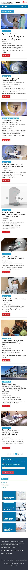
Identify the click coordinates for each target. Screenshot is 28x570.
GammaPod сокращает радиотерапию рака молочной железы (11, 432)
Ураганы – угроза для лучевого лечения (10, 79)
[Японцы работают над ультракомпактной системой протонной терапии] (14, 186)
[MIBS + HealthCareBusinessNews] (2, 6)
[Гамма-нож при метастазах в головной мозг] (14, 278)
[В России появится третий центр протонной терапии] (14, 146)
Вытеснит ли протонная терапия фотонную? (11, 121)
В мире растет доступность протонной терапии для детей (13, 343)
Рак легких (17, 84)
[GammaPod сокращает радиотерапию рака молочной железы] (14, 412)
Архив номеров (5, 485)
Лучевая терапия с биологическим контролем (13, 257)
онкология (12, 84)
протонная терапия (10, 126)
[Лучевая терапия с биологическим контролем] (14, 238)
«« (7, 454)
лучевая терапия (5, 84)
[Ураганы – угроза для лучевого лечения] (14, 61)
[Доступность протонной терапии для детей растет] (14, 15)
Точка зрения (15, 118)
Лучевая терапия (6, 30)
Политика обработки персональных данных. (11, 464)
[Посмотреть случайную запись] (25, 6)
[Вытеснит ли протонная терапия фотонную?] (14, 102)
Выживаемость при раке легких (17, 82)
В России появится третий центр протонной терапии (12, 165)
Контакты (3, 487)
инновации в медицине (15, 124)
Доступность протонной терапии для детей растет (13, 36)
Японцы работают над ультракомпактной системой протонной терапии (13, 214)
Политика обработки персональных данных (12, 550)
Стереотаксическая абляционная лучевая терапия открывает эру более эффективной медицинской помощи (14, 388)
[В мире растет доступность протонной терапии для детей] (14, 320)
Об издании (4, 482)
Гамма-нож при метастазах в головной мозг (14, 299)
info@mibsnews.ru (8, 553)
